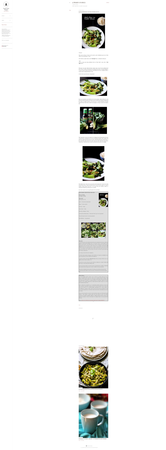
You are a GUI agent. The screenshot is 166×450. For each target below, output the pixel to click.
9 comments (82, 440)
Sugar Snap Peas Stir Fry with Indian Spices (90, 389)
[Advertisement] (93, 337)
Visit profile (6, 11)
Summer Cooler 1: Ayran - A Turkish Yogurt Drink (92, 439)
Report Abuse (4, 24)
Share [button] (70, 10)
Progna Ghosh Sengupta (6, 9)
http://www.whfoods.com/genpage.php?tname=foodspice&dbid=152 (93, 300)
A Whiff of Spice (78, 3)
